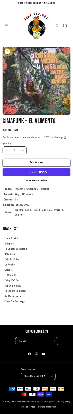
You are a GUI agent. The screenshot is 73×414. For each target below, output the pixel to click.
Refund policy (48, 401)
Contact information (47, 407)
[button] (7, 25)
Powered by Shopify (30, 401)
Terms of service (27, 407)
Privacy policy (64, 401)
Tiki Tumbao (16, 401)
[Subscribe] (54, 341)
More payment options (36, 180)
